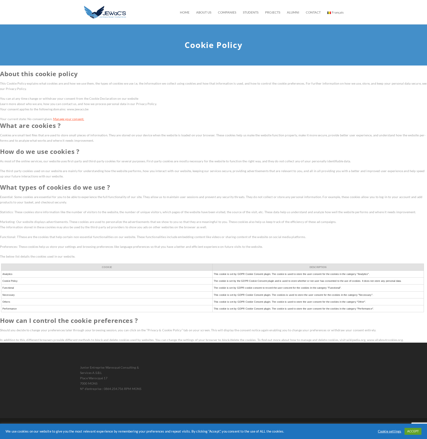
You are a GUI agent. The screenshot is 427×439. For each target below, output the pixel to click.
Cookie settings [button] (389, 431)
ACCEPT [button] (413, 431)
